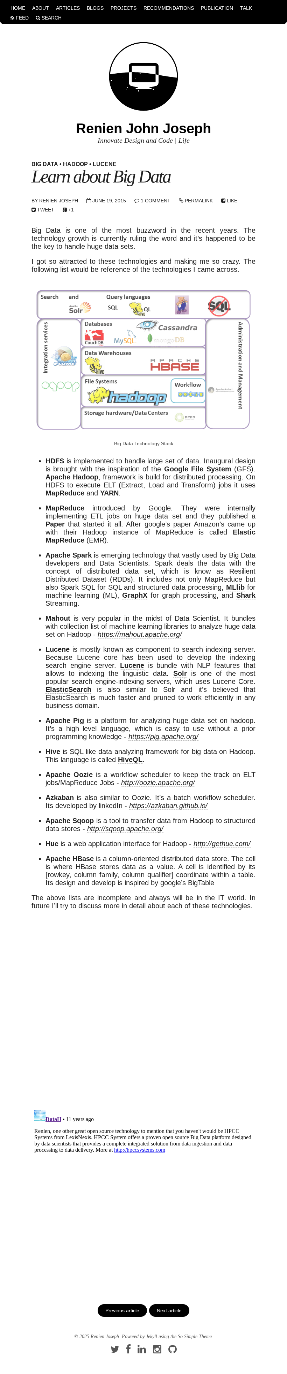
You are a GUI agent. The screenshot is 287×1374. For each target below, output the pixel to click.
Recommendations (169, 8)
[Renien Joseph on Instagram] (157, 1351)
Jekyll (151, 1336)
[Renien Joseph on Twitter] (114, 1351)
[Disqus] (143, 1004)
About (40, 8)
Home (17, 8)
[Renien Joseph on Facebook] (128, 1351)
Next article (169, 1310)
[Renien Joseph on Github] (173, 1351)
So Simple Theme (195, 1336)
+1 (70, 209)
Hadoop (75, 164)
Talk (246, 8)
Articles (68, 8)
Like (231, 200)
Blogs (95, 8)
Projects (123, 8)
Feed (21, 18)
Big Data (44, 164)
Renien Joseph (58, 200)
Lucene (105, 164)
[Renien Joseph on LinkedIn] (142, 1351)
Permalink (198, 200)
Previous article (122, 1310)
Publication (217, 8)
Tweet (45, 209)
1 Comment (155, 200)
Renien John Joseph (143, 128)
